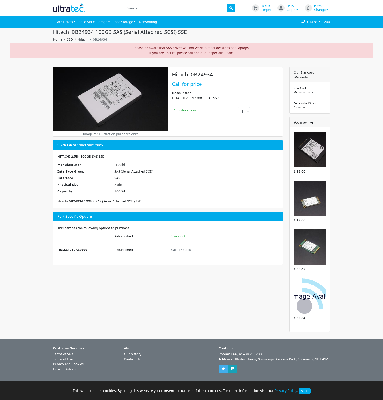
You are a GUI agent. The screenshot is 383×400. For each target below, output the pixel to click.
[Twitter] (223, 369)
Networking (148, 21)
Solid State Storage (93, 21)
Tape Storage (123, 21)
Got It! (304, 391)
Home (57, 39)
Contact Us (132, 359)
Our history (132, 354)
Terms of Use (63, 359)
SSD (70, 39)
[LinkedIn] (232, 369)
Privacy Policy (286, 390)
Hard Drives (64, 21)
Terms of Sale (63, 354)
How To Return (64, 369)
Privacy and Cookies (68, 364)
